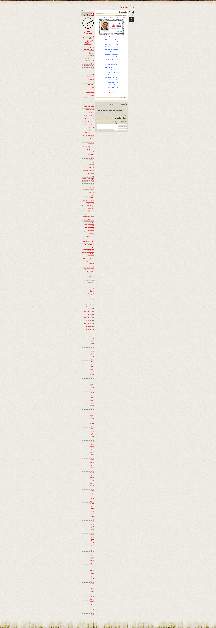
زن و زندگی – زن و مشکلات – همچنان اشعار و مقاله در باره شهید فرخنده (88, 170)
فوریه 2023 (92, 397)
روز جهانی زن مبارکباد (90, 160)
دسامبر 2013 (92, 575)
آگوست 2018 (92, 483)
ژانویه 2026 (92, 348)
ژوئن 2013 (92, 584)
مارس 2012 (92, 609)
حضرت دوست (91, 300)
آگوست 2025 (92, 356)
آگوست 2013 (92, 581)
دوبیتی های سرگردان (90, 293)
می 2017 (92, 508)
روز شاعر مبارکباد (91, 282)
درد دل (93, 152)
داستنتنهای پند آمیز (91, 144)
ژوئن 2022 (92, 410)
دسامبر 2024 (92, 369)
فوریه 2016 (92, 532)
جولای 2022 (92, 408)
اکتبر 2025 (92, 353)
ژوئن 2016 (92, 526)
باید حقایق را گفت (91, 77)
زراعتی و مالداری (91, 164)
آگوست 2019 (92, 464)
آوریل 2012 (92, 607)
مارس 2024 (92, 384)
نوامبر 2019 (92, 459)
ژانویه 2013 (92, 593)
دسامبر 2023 (92, 388)
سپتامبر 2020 (92, 442)
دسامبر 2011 (92, 614)
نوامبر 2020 (92, 439)
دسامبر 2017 (92, 496)
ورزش (93, 264)
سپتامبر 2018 (92, 482)
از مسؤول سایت (91, 63)
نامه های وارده (91, 247)
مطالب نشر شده (115, 2)
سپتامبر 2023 (92, 393)
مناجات (93, 239)
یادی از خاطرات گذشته (90, 271)
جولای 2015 (92, 544)
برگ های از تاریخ (91, 80)
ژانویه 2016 (92, 534)
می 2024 (92, 380)
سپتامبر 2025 (92, 354)
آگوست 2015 (92, 542)
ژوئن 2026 (92, 340)
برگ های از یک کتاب (91, 84)
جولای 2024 (92, 377)
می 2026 (92, 341)
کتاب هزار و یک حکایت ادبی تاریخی (88, 200)
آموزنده (93, 57)
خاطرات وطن (92, 138)
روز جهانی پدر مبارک (90, 159)
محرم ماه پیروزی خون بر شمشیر (88, 214)
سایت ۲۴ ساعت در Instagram (88, 48)
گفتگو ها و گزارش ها (90, 210)
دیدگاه (132, 19)
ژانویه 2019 (92, 475)
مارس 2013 (92, 589)
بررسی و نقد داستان (90, 79)
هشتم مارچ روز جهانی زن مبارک (89, 260)
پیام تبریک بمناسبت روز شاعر (89, 97)
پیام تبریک (92, 95)
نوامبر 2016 (92, 517)
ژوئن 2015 (92, 545)
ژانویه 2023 (92, 398)
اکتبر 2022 (92, 403)
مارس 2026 (92, 344)
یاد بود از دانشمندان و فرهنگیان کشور (88, 269)
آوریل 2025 (92, 362)
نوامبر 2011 (92, 615)
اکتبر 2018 (92, 480)
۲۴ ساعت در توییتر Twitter (88, 32)
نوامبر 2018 (92, 478)
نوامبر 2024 (92, 371)
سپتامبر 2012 (92, 599)
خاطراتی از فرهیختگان (90, 139)
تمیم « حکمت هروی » (120, 97)
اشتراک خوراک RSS (86, 14)
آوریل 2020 (92, 451)
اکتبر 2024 (92, 372)
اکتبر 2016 (92, 519)
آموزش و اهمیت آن (91, 55)
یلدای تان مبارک (91, 276)
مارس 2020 (92, 452)
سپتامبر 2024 (92, 374)
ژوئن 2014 (92, 565)
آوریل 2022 (92, 413)
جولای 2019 (92, 465)
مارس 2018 (92, 491)
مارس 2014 (92, 570)
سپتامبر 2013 (92, 579)
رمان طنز (92, 157)
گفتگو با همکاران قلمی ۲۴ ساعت (88, 208)
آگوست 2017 (92, 503)
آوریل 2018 (92, 490)
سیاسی (93, 185)
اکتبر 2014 (92, 558)
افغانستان (92, 72)
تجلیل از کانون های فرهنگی (89, 109)
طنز (93, 190)
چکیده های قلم (91, 129)
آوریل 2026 (92, 343)
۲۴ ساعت (126, 6)
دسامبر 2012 (92, 594)
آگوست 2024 (92, 375)
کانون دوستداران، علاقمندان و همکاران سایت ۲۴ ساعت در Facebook (88, 40)
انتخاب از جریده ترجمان (90, 76)
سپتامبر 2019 (92, 462)
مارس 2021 (92, 433)
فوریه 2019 (92, 473)
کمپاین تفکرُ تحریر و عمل (90, 202)
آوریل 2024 (92, 382)
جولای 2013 (92, 583)
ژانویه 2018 (92, 495)
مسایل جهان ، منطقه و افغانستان (88, 216)
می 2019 (92, 468)
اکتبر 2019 (92, 460)
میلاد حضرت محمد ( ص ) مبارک (89, 244)
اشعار (116, 15)
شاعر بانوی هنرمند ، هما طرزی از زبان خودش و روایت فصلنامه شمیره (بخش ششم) (88, 290)
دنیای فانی (92, 285)
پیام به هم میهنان (91, 93)
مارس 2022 (92, 415)
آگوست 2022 (92, 406)
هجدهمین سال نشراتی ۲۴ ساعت (88, 258)
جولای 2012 (92, 602)
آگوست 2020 (92, 444)
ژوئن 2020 (92, 447)
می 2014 (92, 566)
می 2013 (92, 586)
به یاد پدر (92, 90)
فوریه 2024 (92, 385)
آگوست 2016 (92, 522)
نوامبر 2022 (92, 402)
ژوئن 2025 (92, 359)
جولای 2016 (92, 524)
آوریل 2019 (92, 470)
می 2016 (92, 527)
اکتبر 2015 (92, 539)
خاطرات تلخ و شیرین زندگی (89, 132)
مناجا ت (93, 238)
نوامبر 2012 (92, 596)
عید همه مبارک (91, 192)
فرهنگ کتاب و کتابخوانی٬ (90, 195)
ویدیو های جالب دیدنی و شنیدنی (89, 268)
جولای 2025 (92, 357)
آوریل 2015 (92, 548)
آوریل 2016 (92, 529)
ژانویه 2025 (92, 367)
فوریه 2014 (92, 571)
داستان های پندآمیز (91, 143)
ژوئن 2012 (92, 604)
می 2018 (92, 488)
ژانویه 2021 (92, 436)
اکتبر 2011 (92, 617)
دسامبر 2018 (92, 477)
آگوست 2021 (92, 424)
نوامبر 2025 (92, 351)
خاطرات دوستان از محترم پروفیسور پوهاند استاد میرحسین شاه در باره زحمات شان (88, 135)
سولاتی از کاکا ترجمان (90, 184)
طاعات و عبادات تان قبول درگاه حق (88, 189)
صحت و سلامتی (91, 187)
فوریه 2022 (92, 416)
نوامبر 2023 (92, 390)
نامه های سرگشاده (91, 245)
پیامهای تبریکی (91, 104)
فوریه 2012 (92, 610)
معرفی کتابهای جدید (91, 230)
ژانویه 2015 (92, 553)
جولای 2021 (92, 426)
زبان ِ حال (92, 283)
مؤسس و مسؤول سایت (123, 2)
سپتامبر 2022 (92, 405)
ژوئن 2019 (92, 467)
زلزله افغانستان (91, 165)
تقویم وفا (123, 12)
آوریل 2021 (92, 431)
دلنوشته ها (92, 155)
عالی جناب (92, 299)
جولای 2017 (92, 504)
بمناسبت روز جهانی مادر (90, 88)
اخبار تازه (97, 2)
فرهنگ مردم (92, 197)
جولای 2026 (92, 338)
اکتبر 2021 (92, 421)
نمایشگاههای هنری (91, 255)
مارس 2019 (92, 472)
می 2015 (92, 547)
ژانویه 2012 (92, 612)
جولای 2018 (92, 485)
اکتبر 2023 (92, 392)
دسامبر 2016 (92, 516)
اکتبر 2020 (92, 441)
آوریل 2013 (92, 588)
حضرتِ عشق (92, 297)
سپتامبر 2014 (92, 560)
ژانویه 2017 (92, 514)
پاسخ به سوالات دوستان (90, 92)
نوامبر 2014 (92, 557)
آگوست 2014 (92, 561)
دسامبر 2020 (92, 437)
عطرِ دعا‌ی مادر (91, 287)
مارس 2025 (92, 364)
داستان (93, 141)
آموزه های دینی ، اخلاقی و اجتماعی (88, 58)
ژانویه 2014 (92, 573)
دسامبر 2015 (92, 535)
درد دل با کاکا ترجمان (90, 154)
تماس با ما (101, 2)
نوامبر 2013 (92, 576)
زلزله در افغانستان (91, 167)
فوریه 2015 (92, 552)
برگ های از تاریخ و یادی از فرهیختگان (88, 82)
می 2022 (92, 411)
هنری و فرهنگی (91, 263)
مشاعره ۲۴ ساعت (91, 217)
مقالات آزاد (92, 234)
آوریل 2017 (92, 509)
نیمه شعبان (92, 256)
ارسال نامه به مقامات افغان (89, 60)
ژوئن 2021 (92, 428)
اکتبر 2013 (92, 578)
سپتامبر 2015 (92, 540)
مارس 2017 (92, 511)
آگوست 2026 (92, 336)
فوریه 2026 (92, 346)
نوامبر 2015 (92, 537)
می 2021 (92, 429)
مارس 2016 (92, 530)
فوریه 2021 (92, 434)
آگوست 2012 (92, 601)
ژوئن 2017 (92, 506)
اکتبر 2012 (92, 597)
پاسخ (126, 115)
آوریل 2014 (92, 568)
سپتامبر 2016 (92, 521)
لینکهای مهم (92, 2)
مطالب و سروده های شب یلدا (89, 219)
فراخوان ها (92, 193)
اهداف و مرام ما (131, 2)
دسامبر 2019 (92, 457)
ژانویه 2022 (92, 418)
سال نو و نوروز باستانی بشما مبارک (88, 176)
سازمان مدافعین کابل (90, 173)
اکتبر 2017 (92, 499)
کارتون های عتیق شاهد (90, 198)
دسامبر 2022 (92, 400)
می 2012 (92, 606)
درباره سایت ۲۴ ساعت (90, 151)
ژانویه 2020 (92, 455)
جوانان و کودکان (91, 127)
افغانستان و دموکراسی (90, 74)
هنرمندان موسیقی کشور (90, 261)
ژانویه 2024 (92, 387)
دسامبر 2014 (92, 555)
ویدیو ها (93, 266)
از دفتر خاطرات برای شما (90, 61)
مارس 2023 (92, 395)
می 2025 (92, 361)
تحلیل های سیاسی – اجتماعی (89, 110)
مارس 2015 (92, 550)
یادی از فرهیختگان (91, 273)
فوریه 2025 (92, 366)
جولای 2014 (92, 563)
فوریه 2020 (92, 454)
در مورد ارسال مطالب (108, 2)
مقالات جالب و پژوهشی (90, 236)
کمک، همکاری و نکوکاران (90, 203)
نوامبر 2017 (92, 498)
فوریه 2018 (92, 493)
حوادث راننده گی (91, 130)
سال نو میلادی (92, 174)
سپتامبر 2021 (92, 423)
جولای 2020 (92, 446)
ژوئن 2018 (92, 486)
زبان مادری (92, 162)
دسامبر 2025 (92, 349)
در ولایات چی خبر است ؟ (90, 149)
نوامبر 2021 (92, 420)
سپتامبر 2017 (92, 501)
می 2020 (92, 449)
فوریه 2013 (92, 591)
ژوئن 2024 (92, 379)
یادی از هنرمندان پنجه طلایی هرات (88, 274)
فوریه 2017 (92, 513)
